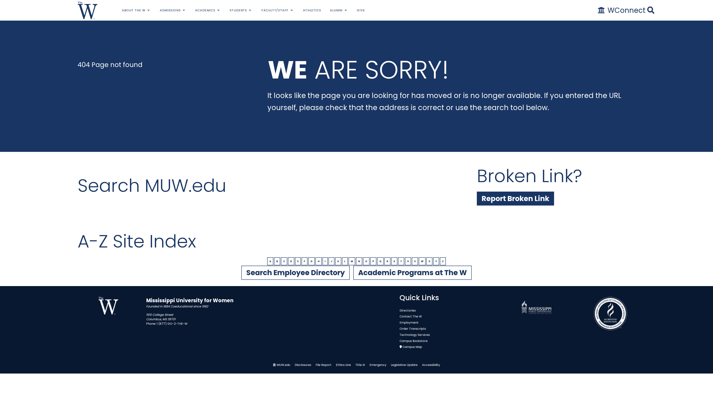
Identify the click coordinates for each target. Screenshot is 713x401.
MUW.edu (283, 365)
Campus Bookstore (414, 341)
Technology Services (415, 335)
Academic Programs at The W (412, 273)
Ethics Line (343, 365)
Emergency (377, 365)
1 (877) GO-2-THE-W (172, 324)
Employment (409, 322)
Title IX (360, 365)
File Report (323, 365)
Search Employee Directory (295, 273)
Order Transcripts (413, 329)
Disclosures (303, 365)
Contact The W (411, 316)
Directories (408, 310)
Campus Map (412, 347)
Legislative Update (404, 365)
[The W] (88, 10)
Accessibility (431, 365)
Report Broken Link (515, 198)
